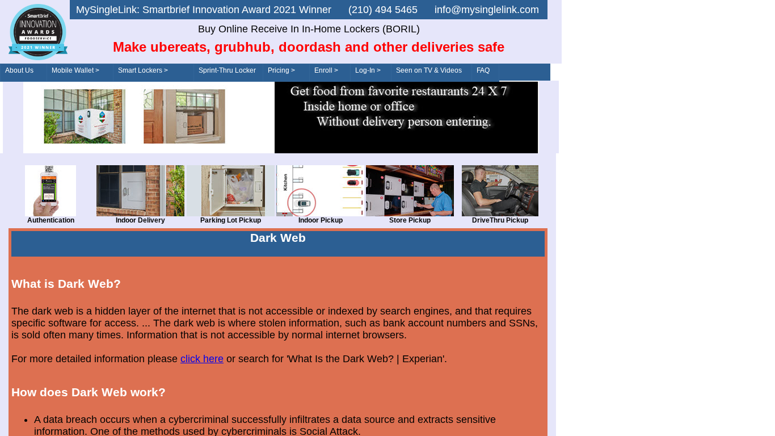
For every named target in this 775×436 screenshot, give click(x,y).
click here (202, 358)
